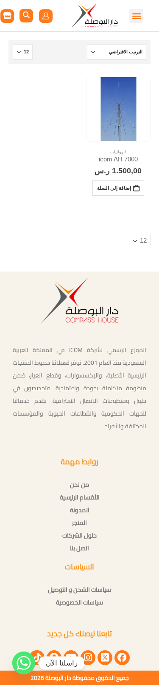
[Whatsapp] (23, 663)
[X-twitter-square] (105, 657)
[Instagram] (88, 657)
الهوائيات (118, 152)
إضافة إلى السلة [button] (114, 187)
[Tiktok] (36, 657)
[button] (26, 15)
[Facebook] (121, 657)
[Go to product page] (118, 109)
